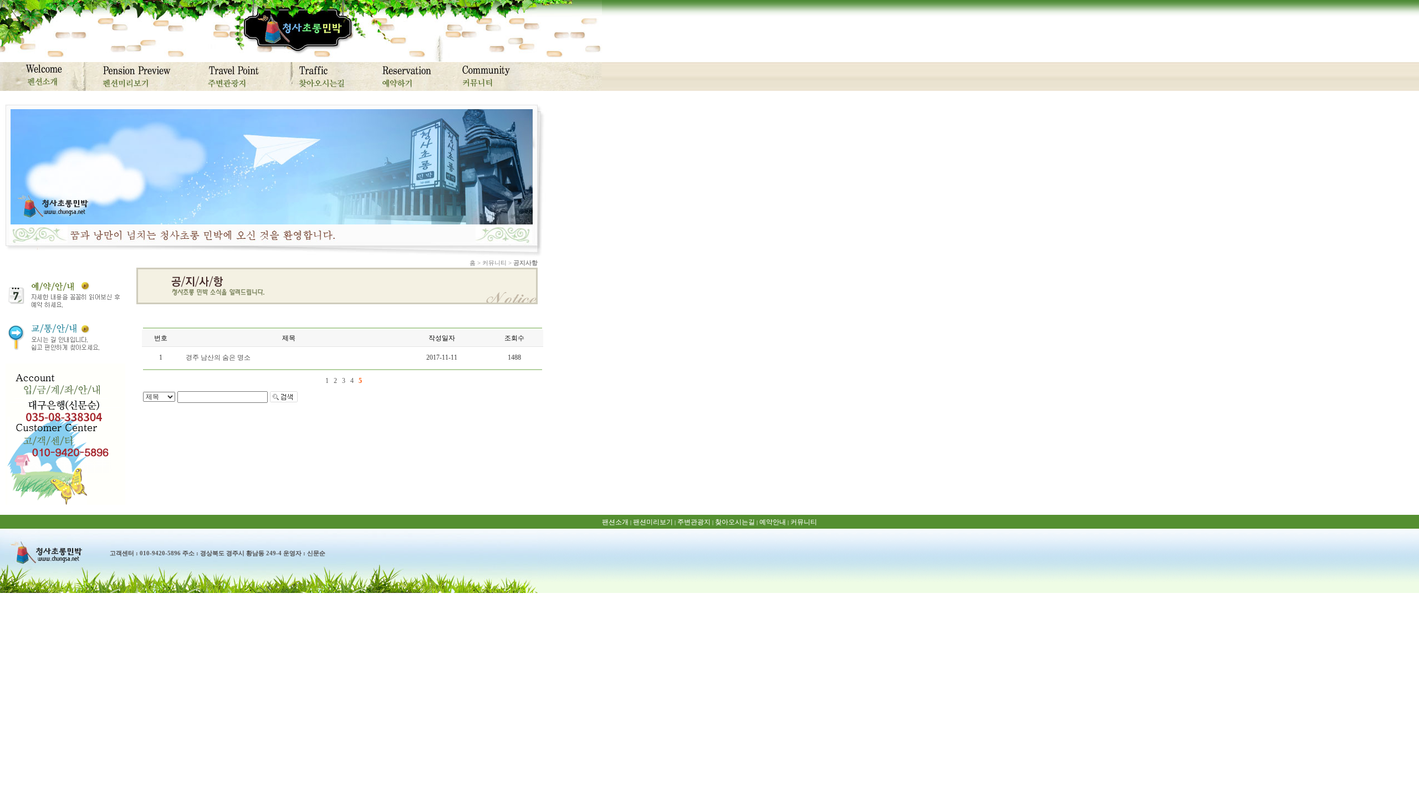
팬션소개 (615, 522)
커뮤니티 (803, 522)
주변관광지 (694, 522)
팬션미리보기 (653, 522)
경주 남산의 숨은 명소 (218, 357)
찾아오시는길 (735, 522)
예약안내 (772, 522)
